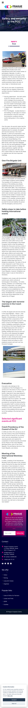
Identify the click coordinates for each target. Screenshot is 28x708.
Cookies (6, 604)
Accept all (14, 699)
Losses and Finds (8, 598)
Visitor (5, 575)
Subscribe (20, 533)
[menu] (3, 2)
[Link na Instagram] (11, 564)
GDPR (5, 601)
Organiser (6, 584)
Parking (6, 578)
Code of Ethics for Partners (11, 595)
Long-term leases (8, 581)
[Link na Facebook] (5, 564)
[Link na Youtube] (3, 564)
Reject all (14, 703)
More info (10, 695)
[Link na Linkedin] (8, 564)
